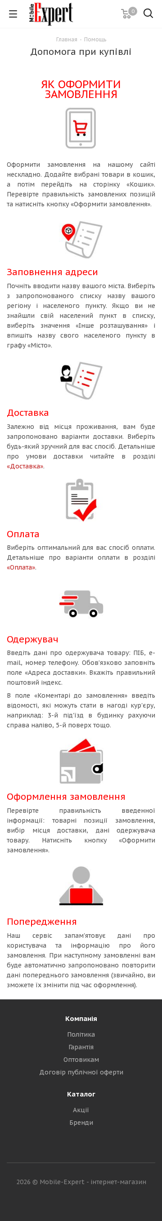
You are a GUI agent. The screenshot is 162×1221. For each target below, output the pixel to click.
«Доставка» (25, 466)
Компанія (81, 1018)
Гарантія (81, 1047)
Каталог (81, 1094)
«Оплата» (21, 567)
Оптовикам (81, 1060)
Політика (81, 1034)
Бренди (81, 1123)
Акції (81, 1110)
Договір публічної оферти (81, 1072)
